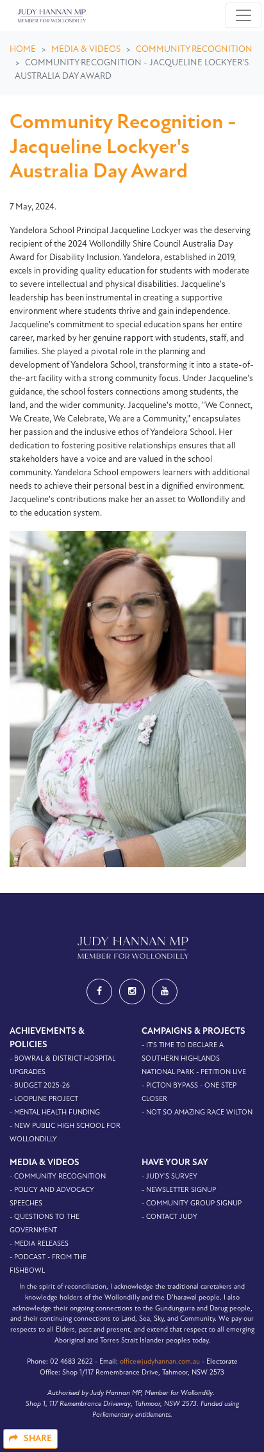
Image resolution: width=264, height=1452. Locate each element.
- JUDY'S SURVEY (169, 1176)
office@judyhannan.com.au (160, 1362)
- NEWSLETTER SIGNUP (179, 1190)
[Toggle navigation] (243, 15)
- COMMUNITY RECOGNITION (58, 1176)
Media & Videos (85, 49)
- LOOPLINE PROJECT (44, 1099)
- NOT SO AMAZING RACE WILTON (197, 1112)
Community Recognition (194, 49)
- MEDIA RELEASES (39, 1244)
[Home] (51, 15)
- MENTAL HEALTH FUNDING (55, 1112)
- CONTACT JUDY (169, 1217)
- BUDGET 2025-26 (40, 1085)
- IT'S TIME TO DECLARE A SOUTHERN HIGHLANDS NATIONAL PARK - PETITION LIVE (194, 1059)
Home (23, 49)
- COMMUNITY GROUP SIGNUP (192, 1203)
